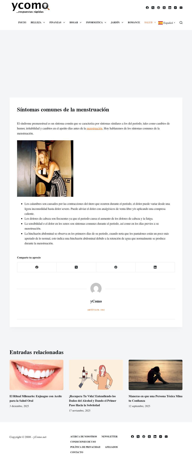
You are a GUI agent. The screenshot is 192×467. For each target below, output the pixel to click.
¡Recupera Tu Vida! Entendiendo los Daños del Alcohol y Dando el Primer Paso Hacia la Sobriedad (92, 400)
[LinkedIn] (169, 7)
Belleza (36, 22)
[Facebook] (147, 7)
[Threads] (164, 7)
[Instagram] (175, 7)
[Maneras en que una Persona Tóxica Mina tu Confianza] (155, 375)
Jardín (115, 22)
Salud (148, 22)
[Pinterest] (158, 7)
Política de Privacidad (85, 447)
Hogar (74, 22)
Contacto (76, 452)
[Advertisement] (96, 58)
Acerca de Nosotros (83, 436)
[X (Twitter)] (153, 7)
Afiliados (111, 447)
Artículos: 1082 (96, 309)
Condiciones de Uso (83, 441)
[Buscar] (181, 22)
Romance (134, 22)
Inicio (22, 22)
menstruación (94, 128)
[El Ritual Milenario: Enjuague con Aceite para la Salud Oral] (36, 375)
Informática (94, 22)
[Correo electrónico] (181, 7)
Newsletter (110, 436)
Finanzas (55, 22)
